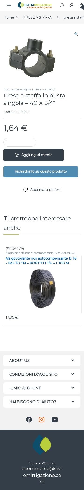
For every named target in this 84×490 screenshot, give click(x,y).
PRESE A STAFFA (37, 17)
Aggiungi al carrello (36, 155)
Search (62, 5)
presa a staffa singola (17, 89)
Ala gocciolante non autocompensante (29, 252)
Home (9, 17)
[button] (76, 34)
